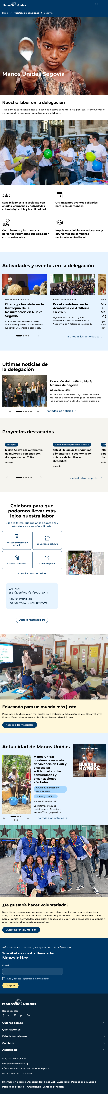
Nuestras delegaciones (26, 13)
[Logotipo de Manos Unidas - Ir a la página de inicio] (14, 5)
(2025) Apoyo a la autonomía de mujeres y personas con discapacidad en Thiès (24, 453)
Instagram (15, 1016)
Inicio (5, 13)
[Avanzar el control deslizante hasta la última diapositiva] (7, 336)
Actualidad (9, 1049)
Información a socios (14, 1082)
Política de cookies (13, 1086)
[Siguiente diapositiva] (38, 336)
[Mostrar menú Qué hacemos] (104, 1029)
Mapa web (50, 1082)
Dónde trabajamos (14, 1036)
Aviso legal (63, 1082)
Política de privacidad (83, 1082)
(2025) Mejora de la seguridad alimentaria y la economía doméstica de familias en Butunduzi (72, 455)
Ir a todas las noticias (50, 818)
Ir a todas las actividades (83, 336)
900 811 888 (8, 1073)
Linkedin (28, 1016)
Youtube (21, 1016)
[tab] (19, 335)
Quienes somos (12, 1022)
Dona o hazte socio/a (32, 619)
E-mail (6, 965)
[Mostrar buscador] (96, 4)
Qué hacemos (11, 1029)
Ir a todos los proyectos (84, 478)
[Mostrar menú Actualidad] (104, 1050)
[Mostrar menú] (103, 4)
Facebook (3, 1015)
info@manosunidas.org (15, 1063)
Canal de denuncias (53, 1086)
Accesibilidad (35, 1082)
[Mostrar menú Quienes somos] (104, 1023)
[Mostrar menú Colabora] (104, 1043)
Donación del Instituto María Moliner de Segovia (54, 391)
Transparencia (33, 1086)
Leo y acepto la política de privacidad (27, 978)
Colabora (8, 1043)
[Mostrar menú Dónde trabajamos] (104, 1036)
